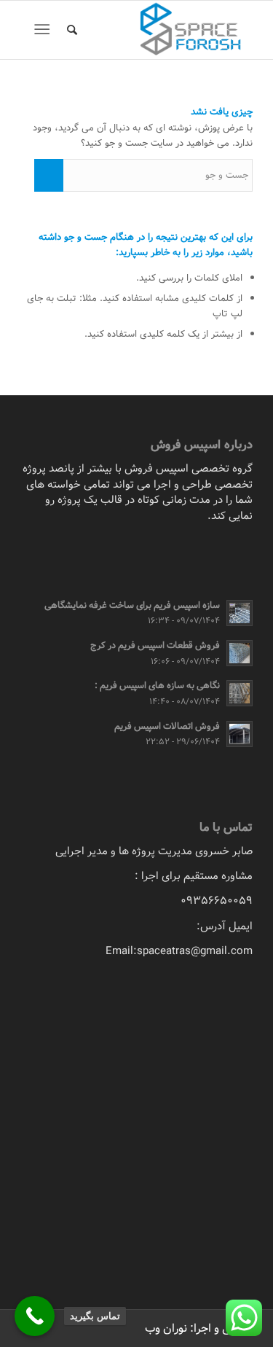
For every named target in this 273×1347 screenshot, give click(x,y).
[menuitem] (69, 30)
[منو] (44, 29)
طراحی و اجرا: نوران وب (199, 1328)
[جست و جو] (69, 30)
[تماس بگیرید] (35, 1316)
